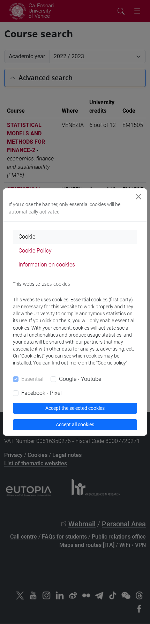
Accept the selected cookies (75, 408)
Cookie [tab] (26, 236)
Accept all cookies (75, 424)
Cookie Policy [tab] (35, 250)
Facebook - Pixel (41, 393)
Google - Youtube (80, 379)
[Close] (138, 196)
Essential (32, 379)
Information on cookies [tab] (46, 264)
